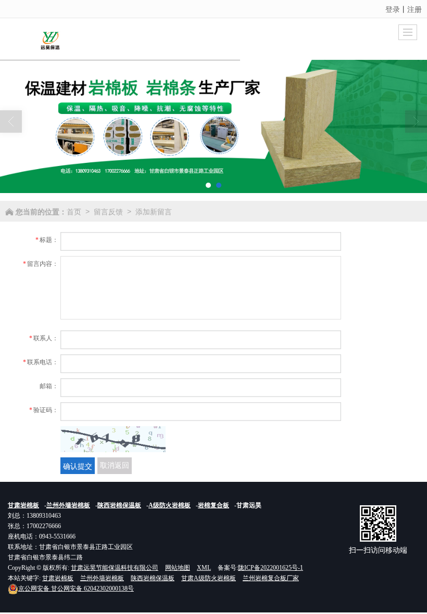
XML (204, 567)
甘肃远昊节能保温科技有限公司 (114, 567)
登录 (392, 9)
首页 (74, 211)
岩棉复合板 (213, 505)
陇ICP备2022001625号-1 (270, 567)
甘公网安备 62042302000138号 (76, 588)
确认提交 (77, 465)
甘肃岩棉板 (57, 578)
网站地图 (177, 567)
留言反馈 (108, 211)
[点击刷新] (113, 439)
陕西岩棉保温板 (119, 505)
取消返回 (114, 465)
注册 (414, 9)
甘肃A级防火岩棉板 (208, 578)
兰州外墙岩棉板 (68, 505)
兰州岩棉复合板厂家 (271, 578)
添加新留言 (153, 211)
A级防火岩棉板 (169, 505)
